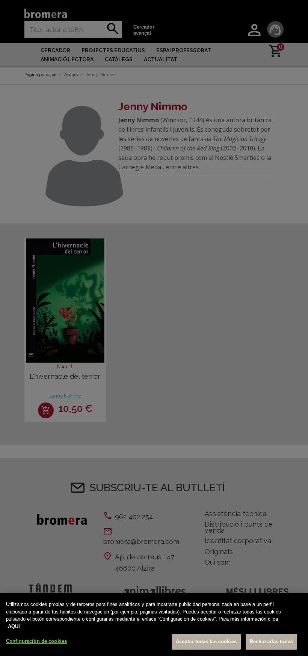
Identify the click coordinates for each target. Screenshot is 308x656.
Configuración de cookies (36, 641)
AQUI (14, 626)
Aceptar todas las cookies (206, 641)
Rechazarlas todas (271, 641)
